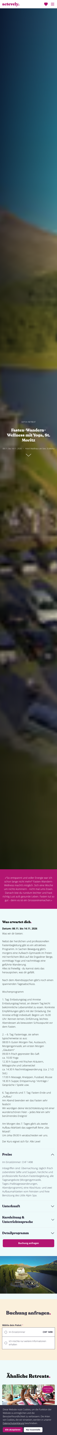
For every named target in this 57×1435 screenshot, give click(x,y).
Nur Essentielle (33, 1429)
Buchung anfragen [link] (28, 1243)
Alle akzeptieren (12, 1429)
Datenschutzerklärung (13, 1423)
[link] (28, 453)
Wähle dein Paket (11, 1325)
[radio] (28, 1332)
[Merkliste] (46, 4)
